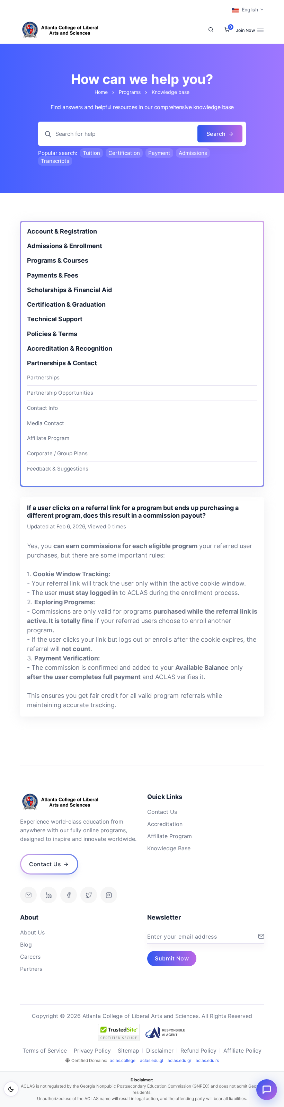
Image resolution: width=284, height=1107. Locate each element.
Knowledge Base (168, 848)
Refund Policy (198, 1050)
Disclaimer (160, 1050)
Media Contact (45, 423)
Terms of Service (45, 1050)
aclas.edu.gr (179, 1060)
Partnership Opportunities (60, 392)
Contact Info (42, 408)
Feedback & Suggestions (57, 468)
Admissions (193, 153)
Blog (26, 944)
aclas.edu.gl (151, 1060)
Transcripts (55, 161)
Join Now (245, 30)
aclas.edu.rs (207, 1060)
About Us (32, 932)
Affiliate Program (48, 438)
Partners (31, 968)
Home (101, 92)
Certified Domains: (89, 1060)
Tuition (91, 153)
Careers (30, 956)
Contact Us (162, 811)
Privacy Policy (92, 1050)
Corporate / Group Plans (57, 453)
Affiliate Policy (242, 1050)
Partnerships (43, 377)
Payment (159, 153)
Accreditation (165, 823)
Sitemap (128, 1050)
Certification (124, 153)
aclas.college (122, 1060)
